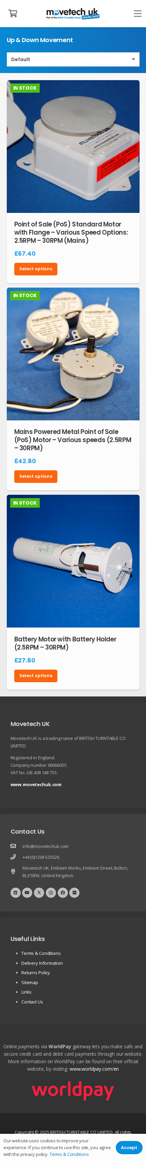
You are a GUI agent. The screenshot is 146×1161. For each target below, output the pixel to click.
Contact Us (32, 1002)
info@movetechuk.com (45, 846)
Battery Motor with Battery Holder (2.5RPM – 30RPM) (65, 643)
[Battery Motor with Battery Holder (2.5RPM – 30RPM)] (73, 561)
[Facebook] (63, 893)
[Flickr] (74, 893)
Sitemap (29, 982)
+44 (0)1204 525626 (40, 857)
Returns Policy (35, 972)
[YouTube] (27, 893)
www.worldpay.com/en (94, 1069)
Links (26, 992)
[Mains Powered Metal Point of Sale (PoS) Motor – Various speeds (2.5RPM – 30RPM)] (73, 354)
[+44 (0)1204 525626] (16, 857)
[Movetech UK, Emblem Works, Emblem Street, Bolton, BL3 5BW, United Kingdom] (16, 871)
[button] (137, 14)
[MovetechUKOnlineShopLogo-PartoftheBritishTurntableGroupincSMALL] (73, 13)
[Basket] (13, 13)
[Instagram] (51, 893)
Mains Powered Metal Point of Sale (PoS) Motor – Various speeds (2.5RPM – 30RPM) (72, 440)
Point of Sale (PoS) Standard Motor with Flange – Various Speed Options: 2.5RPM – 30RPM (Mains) (71, 232)
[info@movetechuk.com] (16, 846)
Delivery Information (41, 963)
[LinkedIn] (16, 893)
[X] (39, 893)
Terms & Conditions (41, 953)
